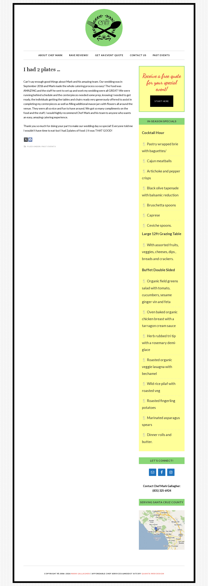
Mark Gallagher (80, 573)
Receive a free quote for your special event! (162, 82)
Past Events (49, 146)
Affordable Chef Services (104, 28)
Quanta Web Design (152, 573)
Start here (162, 101)
